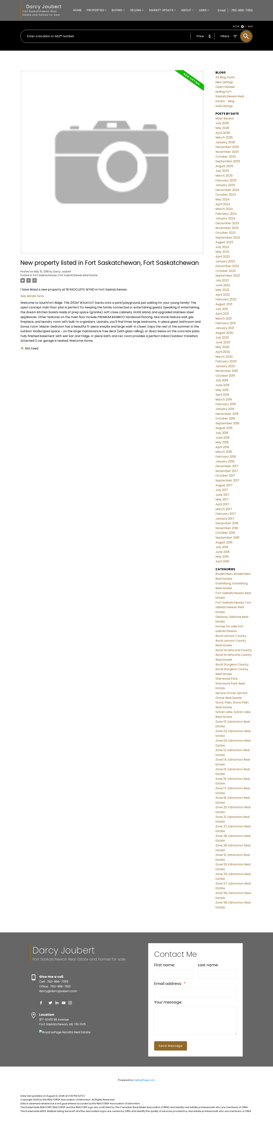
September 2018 (227, 423)
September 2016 (227, 537)
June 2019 (222, 385)
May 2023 (222, 252)
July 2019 (221, 380)
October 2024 (225, 194)
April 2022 (222, 295)
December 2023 (227, 223)
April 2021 (222, 314)
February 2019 (225, 404)
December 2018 (226, 414)
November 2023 (227, 228)
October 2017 (225, 475)
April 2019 (222, 394)
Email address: (168, 983)
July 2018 (221, 433)
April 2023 (222, 256)
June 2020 (222, 342)
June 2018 (222, 437)
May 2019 (221, 390)
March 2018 (223, 452)
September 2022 (227, 275)
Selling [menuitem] (135, 10)
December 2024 (227, 190)
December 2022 (227, 266)
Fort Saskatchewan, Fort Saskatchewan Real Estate (65, 275)
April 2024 (222, 204)
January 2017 (224, 518)
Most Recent (224, 118)
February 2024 (226, 214)
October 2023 (225, 233)
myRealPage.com (144, 1080)
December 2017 (226, 466)
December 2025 (227, 147)
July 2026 (222, 123)
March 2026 (224, 137)
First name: (164, 965)
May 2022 (222, 290)
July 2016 (221, 547)
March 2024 (224, 209)
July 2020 (222, 337)
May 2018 (222, 442)
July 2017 (221, 490)
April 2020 (222, 352)
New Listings (224, 82)
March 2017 (223, 509)
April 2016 (222, 561)
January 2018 (224, 461)
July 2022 (222, 280)
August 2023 (224, 242)
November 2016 (226, 528)
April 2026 (222, 133)
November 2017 (226, 471)
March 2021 (223, 318)
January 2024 (225, 218)
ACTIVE (236, 26)
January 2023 (225, 261)
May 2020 (222, 347)
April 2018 (222, 447)
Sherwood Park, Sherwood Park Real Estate (230, 683)
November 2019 (226, 371)
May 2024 (222, 199)
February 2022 (225, 299)
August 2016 (224, 542)
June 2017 (222, 495)
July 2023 (222, 247)
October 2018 (225, 418)
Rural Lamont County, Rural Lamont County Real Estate (231, 640)
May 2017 (222, 499)
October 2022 (225, 271)
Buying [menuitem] (117, 10)
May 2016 (222, 556)
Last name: (208, 965)
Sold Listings (224, 106)
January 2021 (224, 328)
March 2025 (224, 175)
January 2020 (225, 366)
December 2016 (226, 523)
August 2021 (223, 304)
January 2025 (225, 185)
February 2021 (225, 323)
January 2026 (225, 142)
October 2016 (225, 533)
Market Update (161, 10)
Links (203, 10)
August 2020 (224, 333)
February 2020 (226, 361)
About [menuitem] (186, 10)
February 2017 (225, 514)
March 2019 (223, 399)
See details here (32, 296)
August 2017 (224, 485)
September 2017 (227, 480)
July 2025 (222, 171)
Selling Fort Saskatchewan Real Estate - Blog (229, 96)
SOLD (250, 26)
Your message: (168, 1002)
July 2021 (221, 309)
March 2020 (224, 357)
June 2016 (222, 552)
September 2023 (227, 237)
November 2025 (227, 152)
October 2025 (225, 156)
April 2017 (222, 504)
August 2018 (224, 428)
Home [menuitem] (77, 10)
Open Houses (225, 87)
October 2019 (225, 376)
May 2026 (222, 128)
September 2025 (227, 161)
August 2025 (224, 166)
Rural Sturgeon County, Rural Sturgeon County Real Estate (232, 669)
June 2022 (222, 285)
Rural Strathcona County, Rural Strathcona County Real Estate (233, 655)
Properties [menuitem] (95, 10)
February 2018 (225, 456)
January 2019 (224, 409)
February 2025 (226, 180)
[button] (41, 1003)
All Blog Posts (225, 77)
